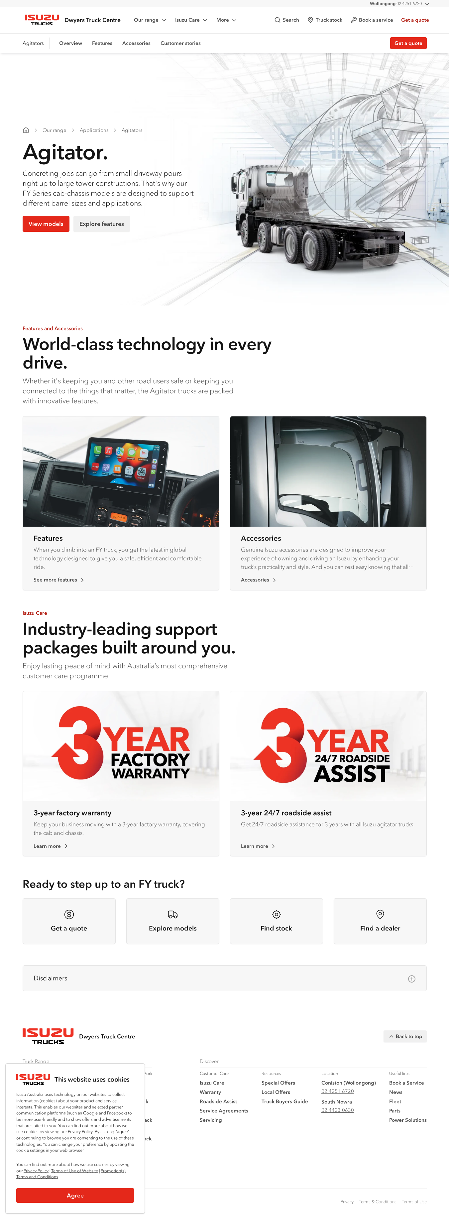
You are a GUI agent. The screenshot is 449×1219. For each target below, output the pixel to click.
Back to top (409, 1036)
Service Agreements (224, 1110)
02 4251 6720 (396, 3)
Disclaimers (50, 978)
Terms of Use (414, 1201)
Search (291, 20)
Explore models (173, 928)
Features (102, 43)
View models (46, 223)
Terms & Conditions (377, 1201)
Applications (94, 130)
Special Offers (278, 1083)
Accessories (136, 43)
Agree (75, 1195)
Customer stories (181, 43)
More (222, 20)
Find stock (276, 928)
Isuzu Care (187, 20)
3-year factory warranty (72, 812)
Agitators (132, 130)
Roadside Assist (218, 1101)
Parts (394, 1110)
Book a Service (406, 1083)
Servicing (211, 1120)
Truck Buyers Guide (285, 1101)
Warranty (210, 1092)
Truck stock (329, 20)
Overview (70, 43)
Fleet (395, 1101)
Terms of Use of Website (74, 1171)
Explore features (101, 223)
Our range (146, 20)
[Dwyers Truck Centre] (26, 130)
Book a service (376, 20)
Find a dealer (380, 928)
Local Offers (276, 1092)
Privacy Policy (36, 1171)
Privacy (347, 1201)
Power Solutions (408, 1120)
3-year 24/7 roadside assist (286, 812)
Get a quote (415, 20)
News (395, 1092)
